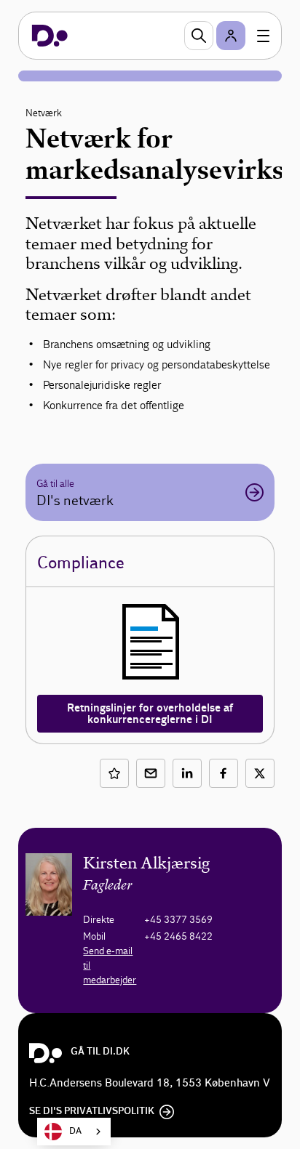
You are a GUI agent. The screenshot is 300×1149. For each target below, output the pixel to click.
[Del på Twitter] (260, 773)
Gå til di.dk (100, 1052)
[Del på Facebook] (223, 773)
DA (75, 1131)
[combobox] (74, 1131)
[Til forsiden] (50, 36)
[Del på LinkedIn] (187, 773)
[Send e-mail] (150, 773)
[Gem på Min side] (114, 773)
